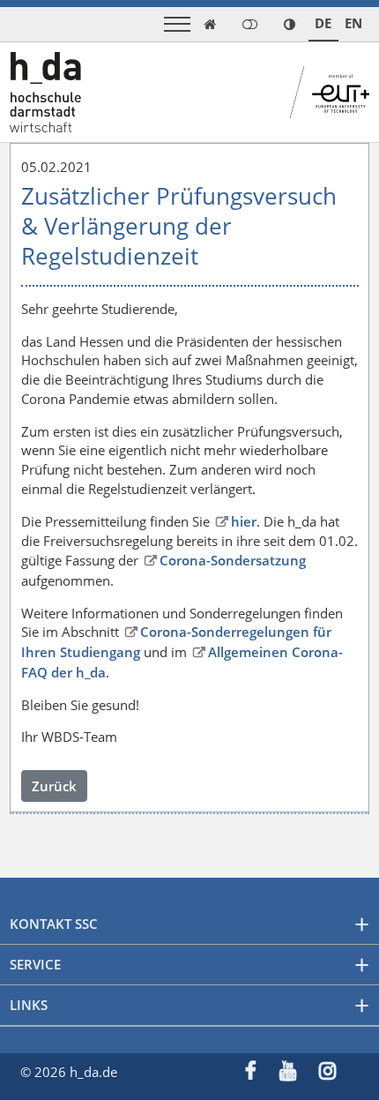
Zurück (54, 786)
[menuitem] (262, 1072)
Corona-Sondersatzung (233, 560)
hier (243, 521)
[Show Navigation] (177, 24)
